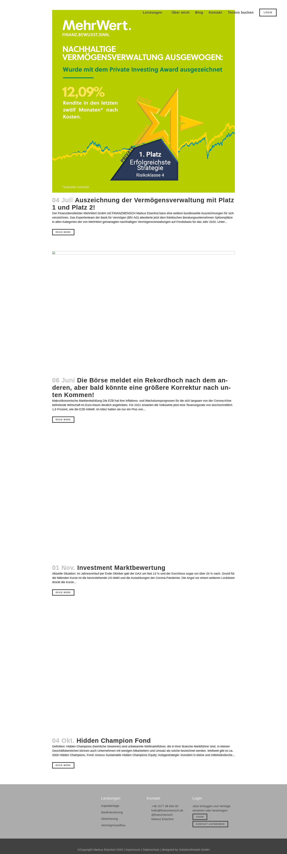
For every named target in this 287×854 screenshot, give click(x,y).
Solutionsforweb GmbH (194, 849)
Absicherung (109, 818)
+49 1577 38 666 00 (164, 806)
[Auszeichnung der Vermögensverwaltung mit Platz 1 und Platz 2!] (143, 101)
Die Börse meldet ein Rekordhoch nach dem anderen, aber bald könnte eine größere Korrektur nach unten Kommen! (141, 387)
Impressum (133, 849)
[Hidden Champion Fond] (143, 672)
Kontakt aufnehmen (210, 824)
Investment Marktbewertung (121, 567)
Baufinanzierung (112, 812)
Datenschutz (151, 849)
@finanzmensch (162, 814)
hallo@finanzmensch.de (167, 810)
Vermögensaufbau (113, 825)
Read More (63, 232)
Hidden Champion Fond (114, 740)
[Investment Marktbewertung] (143, 499)
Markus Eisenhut (162, 819)
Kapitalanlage (110, 806)
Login (268, 12)
